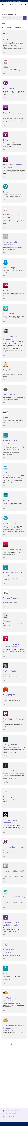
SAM (5, 473)
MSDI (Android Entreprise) (13, 871)
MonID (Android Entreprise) (14, 897)
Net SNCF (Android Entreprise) (11, 821)
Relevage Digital (10, 598)
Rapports (7, 621)
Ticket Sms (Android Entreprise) (11, 216)
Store (8, 9)
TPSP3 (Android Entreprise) (14, 113)
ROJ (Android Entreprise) (13, 550)
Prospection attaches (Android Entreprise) (11, 645)
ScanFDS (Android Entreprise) (10, 441)
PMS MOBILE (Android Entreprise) (12, 696)
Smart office (8, 370)
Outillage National (10, 745)
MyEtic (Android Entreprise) (14, 847)
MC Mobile (7, 973)
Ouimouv (7, 797)
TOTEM (6, 192)
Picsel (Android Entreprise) (13, 719)
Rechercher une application (8, 14)
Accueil (3, 9)
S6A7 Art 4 (7, 500)
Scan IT (6, 418)
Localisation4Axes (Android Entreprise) (14, 1026)
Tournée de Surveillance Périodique (12, 166)
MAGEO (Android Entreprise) (10, 999)
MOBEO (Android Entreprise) (10, 951)
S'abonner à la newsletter (12, 1110)
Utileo (5, 67)
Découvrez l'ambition (11, 1113)
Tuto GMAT (8, 88)
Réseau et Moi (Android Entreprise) (12, 573)
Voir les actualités (9, 1116)
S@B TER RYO (9, 523)
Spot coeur (7, 290)
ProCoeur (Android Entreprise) (10, 672)
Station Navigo (9, 268)
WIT (5, 39)
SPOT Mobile (8, 313)
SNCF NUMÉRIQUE (7, 4)
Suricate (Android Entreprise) (10, 243)
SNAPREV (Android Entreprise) (10, 337)
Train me (6, 140)
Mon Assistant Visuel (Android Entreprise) (11, 923)
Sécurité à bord (9, 395)
